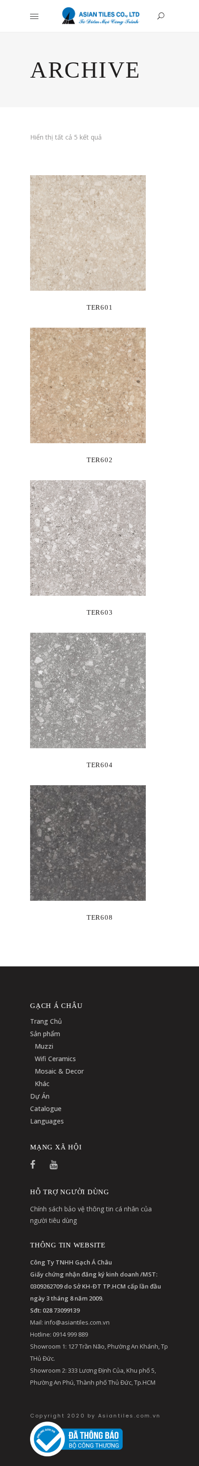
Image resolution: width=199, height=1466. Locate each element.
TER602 (100, 460)
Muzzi (44, 1046)
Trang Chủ (46, 1021)
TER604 (100, 765)
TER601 (100, 307)
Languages (47, 1121)
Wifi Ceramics (55, 1058)
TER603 (100, 612)
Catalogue (46, 1108)
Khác (42, 1083)
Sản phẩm (45, 1033)
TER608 (100, 917)
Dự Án (40, 1096)
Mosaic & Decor (59, 1071)
